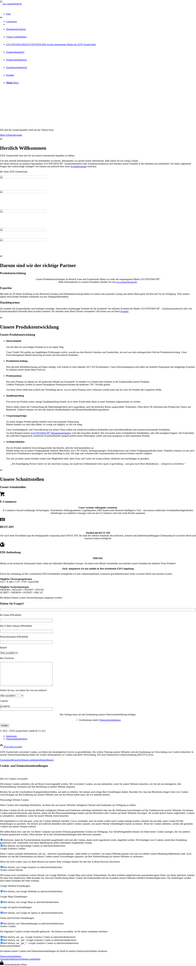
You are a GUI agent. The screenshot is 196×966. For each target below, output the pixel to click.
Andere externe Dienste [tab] (11, 870)
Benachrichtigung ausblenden (26, 760)
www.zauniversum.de (126, 282)
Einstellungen (47, 760)
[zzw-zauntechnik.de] (11, 3)
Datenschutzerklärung (110, 720)
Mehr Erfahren (7, 135)
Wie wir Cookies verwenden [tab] (14, 778)
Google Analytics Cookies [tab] (12, 848)
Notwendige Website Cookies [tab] (14, 800)
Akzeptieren (6, 760)
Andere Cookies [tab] (8, 926)
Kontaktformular (79, 166)
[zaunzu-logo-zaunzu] (23, 192)
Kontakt (18, 135)
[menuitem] (101, 736)
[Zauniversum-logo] (23, 177)
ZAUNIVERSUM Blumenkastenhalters (51, 433)
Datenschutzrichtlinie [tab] (10, 946)
